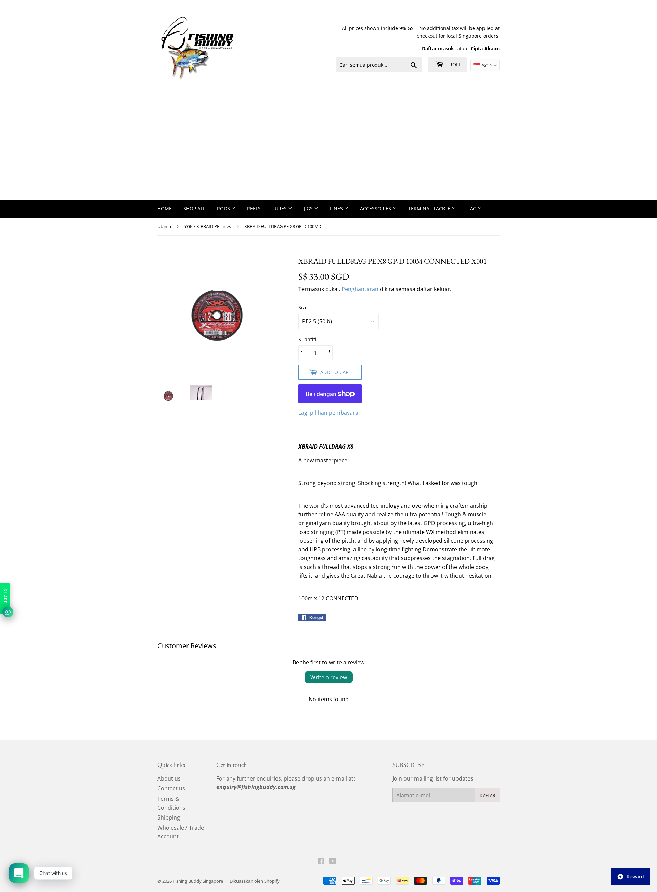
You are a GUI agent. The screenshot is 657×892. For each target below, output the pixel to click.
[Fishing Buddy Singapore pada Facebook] (320, 861)
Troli (452, 64)
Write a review (328, 677)
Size (303, 307)
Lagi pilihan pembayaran (330, 412)
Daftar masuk (438, 48)
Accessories (376, 208)
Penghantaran (360, 289)
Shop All (194, 208)
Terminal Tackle (430, 208)
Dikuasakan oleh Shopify (255, 881)
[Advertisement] (328, 148)
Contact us (171, 788)
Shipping (168, 817)
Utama (164, 226)
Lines (337, 208)
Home (164, 208)
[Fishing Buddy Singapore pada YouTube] (332, 861)
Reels (254, 208)
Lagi (472, 208)
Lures (280, 208)
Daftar (487, 795)
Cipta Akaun (485, 48)
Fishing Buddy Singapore (198, 881)
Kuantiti (307, 339)
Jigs (309, 208)
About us (169, 778)
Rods (224, 208)
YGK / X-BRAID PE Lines (207, 226)
